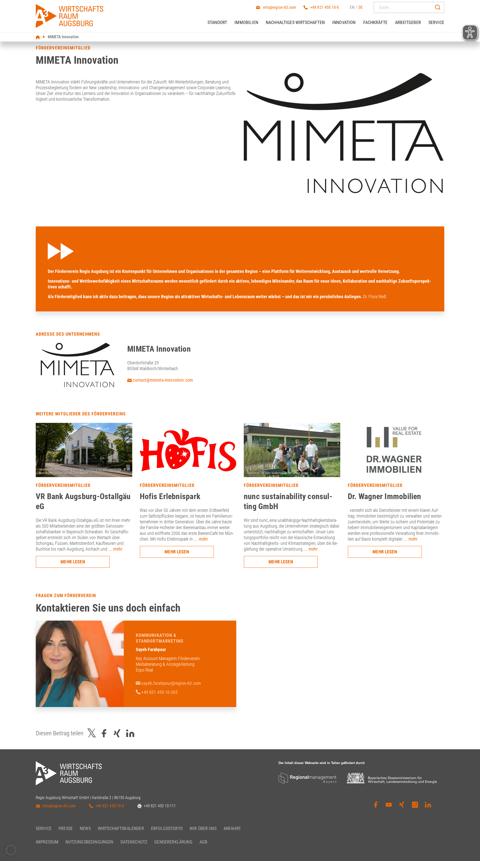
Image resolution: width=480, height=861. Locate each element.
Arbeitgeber (408, 22)
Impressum (47, 842)
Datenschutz (134, 842)
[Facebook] (376, 805)
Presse (65, 828)
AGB (203, 842)
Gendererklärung (173, 842)
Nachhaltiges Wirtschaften (295, 22)
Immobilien (246, 22)
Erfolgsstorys (166, 828)
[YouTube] (389, 805)
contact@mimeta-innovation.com (162, 380)
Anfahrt (232, 828)
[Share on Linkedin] (130, 733)
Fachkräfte (375, 22)
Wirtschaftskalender (121, 828)
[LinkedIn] (428, 805)
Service (436, 22)
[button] (11, 850)
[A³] (69, 16)
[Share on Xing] (117, 733)
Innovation (344, 22)
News (85, 828)
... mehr (115, 549)
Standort (217, 22)
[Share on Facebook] (104, 733)
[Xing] (402, 805)
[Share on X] (91, 733)
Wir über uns (203, 828)
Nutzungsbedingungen (89, 842)
